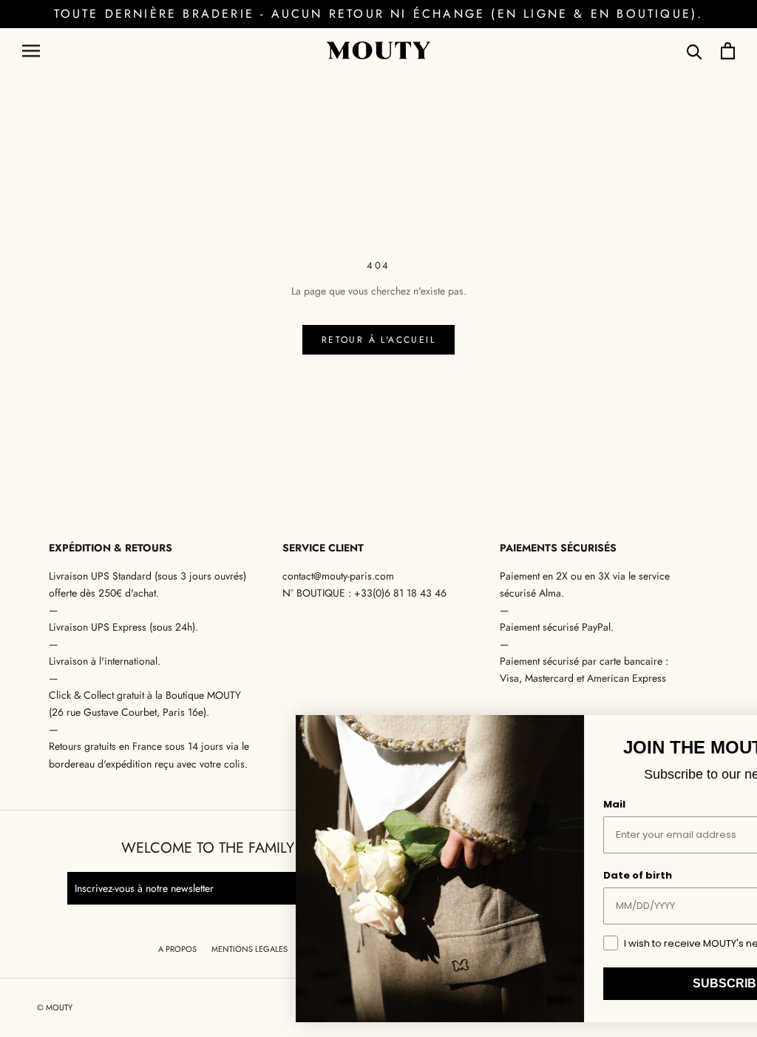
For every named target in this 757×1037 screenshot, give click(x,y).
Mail (489, 804)
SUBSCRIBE (603, 983)
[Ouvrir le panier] (728, 50)
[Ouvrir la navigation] (31, 50)
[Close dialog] (731, 731)
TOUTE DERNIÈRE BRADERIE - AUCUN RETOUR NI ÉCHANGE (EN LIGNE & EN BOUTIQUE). (379, 13)
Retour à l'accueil (378, 339)
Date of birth (512, 875)
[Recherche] (694, 50)
